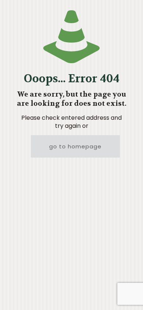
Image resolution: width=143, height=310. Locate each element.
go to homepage (75, 146)
